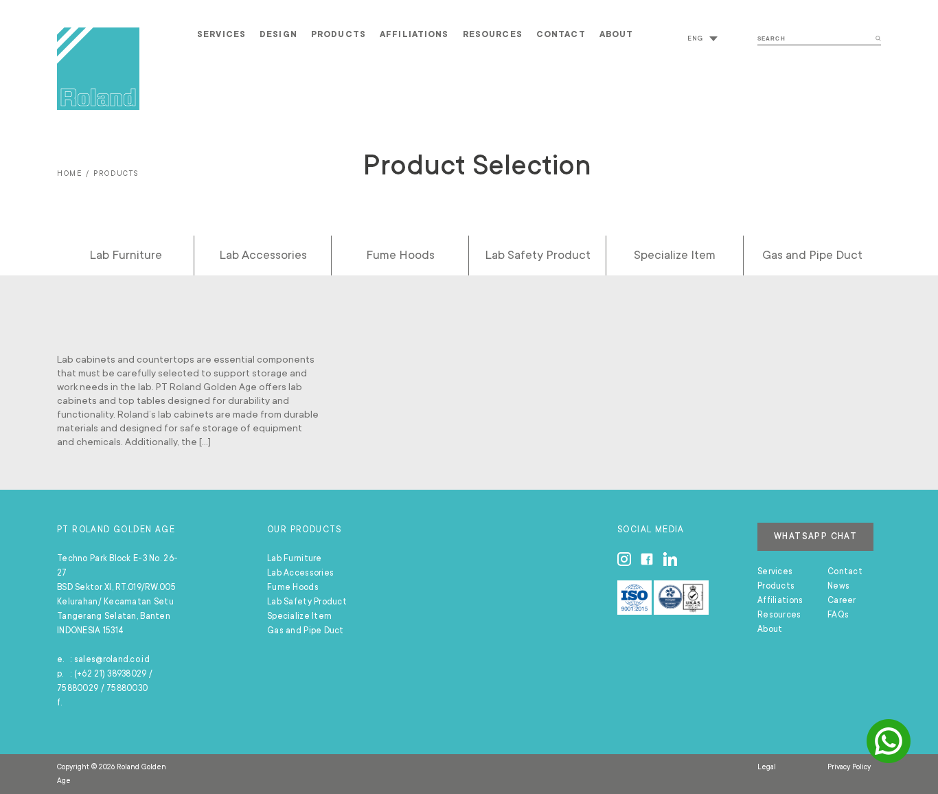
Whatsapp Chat (815, 536)
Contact (561, 34)
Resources (493, 34)
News (838, 586)
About (616, 34)
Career (841, 600)
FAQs (838, 615)
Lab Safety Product (538, 255)
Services (221, 34)
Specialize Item (675, 255)
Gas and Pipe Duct (812, 255)
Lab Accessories (263, 255)
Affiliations (414, 34)
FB (647, 559)
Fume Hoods (400, 255)
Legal (766, 767)
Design (278, 34)
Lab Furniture (125, 255)
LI (670, 559)
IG (624, 559)
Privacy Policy (849, 767)
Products (338, 34)
